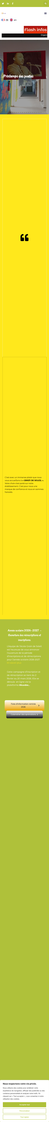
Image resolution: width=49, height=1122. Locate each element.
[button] (45, 3)
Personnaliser (24, 1111)
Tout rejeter (24, 1117)
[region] (24, 1101)
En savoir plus (14, 663)
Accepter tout (24, 1105)
